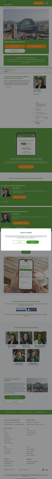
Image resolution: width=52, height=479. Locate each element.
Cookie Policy (21, 236)
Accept (32, 242)
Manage (19, 242)
